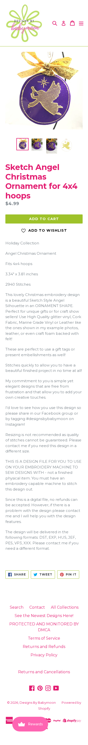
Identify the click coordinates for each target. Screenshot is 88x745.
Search (16, 607)
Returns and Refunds (44, 646)
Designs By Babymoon (38, 702)
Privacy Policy (44, 655)
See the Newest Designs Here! (44, 615)
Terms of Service (44, 638)
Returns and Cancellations (44, 672)
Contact (37, 607)
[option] (22, 144)
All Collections (64, 607)
